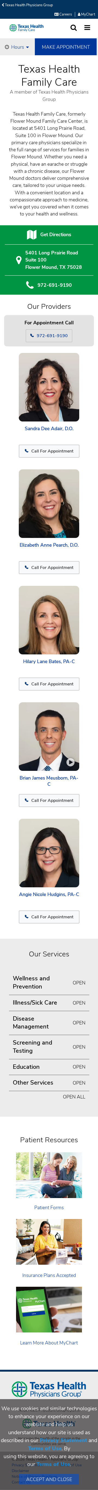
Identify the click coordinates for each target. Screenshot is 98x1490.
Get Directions (55, 234)
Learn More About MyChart (49, 1343)
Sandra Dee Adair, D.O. (49, 429)
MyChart (87, 14)
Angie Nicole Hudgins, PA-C (49, 894)
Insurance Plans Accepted (49, 1275)
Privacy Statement (63, 1440)
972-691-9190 (55, 285)
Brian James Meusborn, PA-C (49, 781)
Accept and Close (49, 1479)
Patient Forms (49, 1207)
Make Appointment (66, 47)
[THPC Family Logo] (26, 28)
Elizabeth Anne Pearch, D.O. (49, 545)
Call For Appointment (52, 451)
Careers (65, 14)
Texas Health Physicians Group (28, 5)
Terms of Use (45, 1448)
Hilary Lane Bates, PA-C (49, 661)
